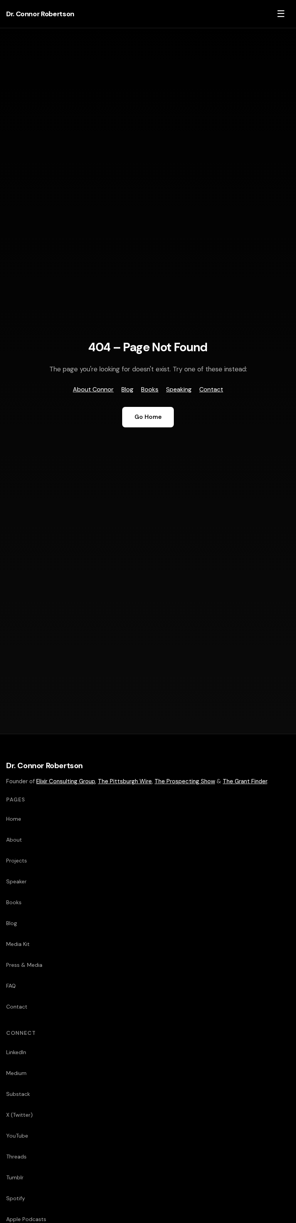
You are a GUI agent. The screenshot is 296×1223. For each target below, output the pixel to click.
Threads (16, 1156)
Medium (16, 1073)
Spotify (15, 1198)
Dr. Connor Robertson (40, 14)
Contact (211, 389)
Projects (16, 860)
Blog (127, 389)
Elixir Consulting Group (65, 781)
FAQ (11, 985)
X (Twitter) (19, 1114)
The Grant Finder (245, 781)
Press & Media (24, 964)
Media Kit (18, 944)
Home (13, 818)
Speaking (179, 389)
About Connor (93, 389)
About (14, 839)
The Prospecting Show (185, 781)
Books (149, 389)
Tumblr (15, 1177)
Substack (18, 1093)
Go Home (148, 417)
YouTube (17, 1135)
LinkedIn (16, 1052)
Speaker (16, 881)
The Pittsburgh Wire (125, 781)
